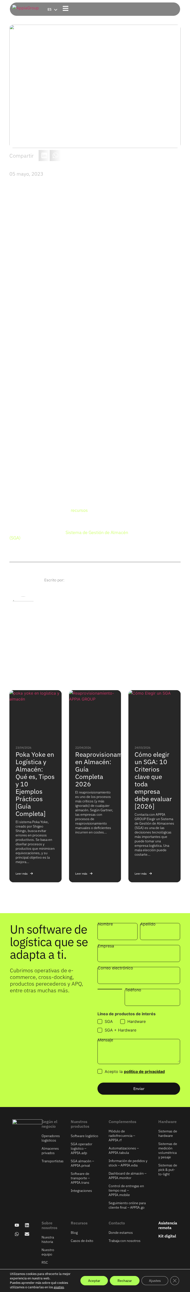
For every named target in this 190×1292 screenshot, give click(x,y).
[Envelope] (27, 1234)
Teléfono (133, 990)
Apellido (148, 924)
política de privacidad (144, 1071)
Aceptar (94, 1280)
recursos (79, 510)
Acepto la (135, 1071)
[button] (44, 155)
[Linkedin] (27, 1225)
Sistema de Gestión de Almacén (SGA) (68, 535)
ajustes (59, 1287)
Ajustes (155, 1280)
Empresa (106, 946)
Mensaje (105, 1040)
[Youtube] (16, 1225)
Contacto (117, 1222)
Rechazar (125, 1280)
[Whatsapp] (16, 1234)
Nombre (105, 924)
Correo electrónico (115, 968)
